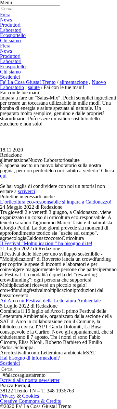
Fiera (5, 14)
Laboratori (10, 30)
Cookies (30, 396)
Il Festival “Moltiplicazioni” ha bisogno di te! (46, 243)
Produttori (10, 25)
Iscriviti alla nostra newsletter (29, 380)
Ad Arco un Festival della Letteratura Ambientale (50, 300)
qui (3, 175)
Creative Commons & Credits (30, 401)
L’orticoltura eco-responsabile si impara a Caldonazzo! (55, 201)
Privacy (8, 396)
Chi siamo (10, 40)
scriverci (26, 191)
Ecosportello (13, 35)
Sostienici (10, 77)
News (6, 19)
